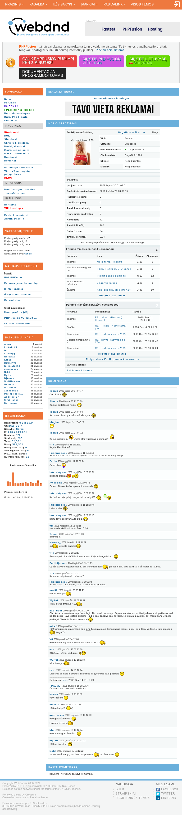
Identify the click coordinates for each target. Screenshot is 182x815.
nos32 (54, 590)
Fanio (53, 461)
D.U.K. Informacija (16, 153)
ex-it (53, 649)
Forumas (10, 102)
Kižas (7, 360)
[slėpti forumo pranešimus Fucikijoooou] (157, 305)
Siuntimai (10, 139)
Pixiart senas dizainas (111, 275)
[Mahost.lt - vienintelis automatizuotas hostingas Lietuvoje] (132, 29)
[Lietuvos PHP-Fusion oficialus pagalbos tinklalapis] (38, 35)
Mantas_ (55, 542)
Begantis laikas (107, 283)
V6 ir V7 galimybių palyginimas (17, 173)
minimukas (11, 369)
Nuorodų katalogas (17, 113)
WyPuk (54, 600)
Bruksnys (10, 363)
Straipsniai (126, 793)
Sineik (54, 401)
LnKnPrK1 (10, 347)
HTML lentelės (14, 289)
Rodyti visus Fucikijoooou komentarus (112, 359)
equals (54, 740)
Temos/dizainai (14, 193)
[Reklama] (112, 115)
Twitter (168, 793)
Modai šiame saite (16, 150)
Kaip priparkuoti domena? (114, 289)
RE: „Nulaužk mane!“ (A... (112, 334)
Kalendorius (12, 300)
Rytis (7, 375)
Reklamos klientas (79, 370)
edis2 (53, 626)
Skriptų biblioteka (16, 143)
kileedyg (9, 353)
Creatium (30, 794)
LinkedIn (168, 798)
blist (53, 730)
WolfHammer (12, 381)
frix (52, 444)
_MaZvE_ (56, 685)
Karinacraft (11, 403)
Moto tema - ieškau (109, 261)
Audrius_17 (11, 397)
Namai (8, 99)
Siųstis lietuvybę (148, 61)
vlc (52, 525)
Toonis (54, 391)
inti (6, 350)
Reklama (10, 204)
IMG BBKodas (13, 277)
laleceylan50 (12, 366)
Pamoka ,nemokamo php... (22, 283)
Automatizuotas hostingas (112, 98)
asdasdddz (11, 391)
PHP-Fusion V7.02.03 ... (20, 318)
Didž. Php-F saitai (16, 117)
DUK (7, 135)
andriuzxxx (57, 715)
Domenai (10, 160)
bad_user (56, 610)
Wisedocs (10, 387)
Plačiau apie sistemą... (111, 50)
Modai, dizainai (14, 146)
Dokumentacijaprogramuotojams (42, 74)
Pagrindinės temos (133, 798)
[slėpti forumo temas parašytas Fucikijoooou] (157, 249)
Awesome (56, 482)
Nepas (54, 694)
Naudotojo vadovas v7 (19, 167)
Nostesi (9, 384)
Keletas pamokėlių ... (19, 323)
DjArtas (9, 378)
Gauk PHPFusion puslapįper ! (48, 61)
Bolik (53, 751)
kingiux (55, 422)
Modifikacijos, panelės (20, 189)
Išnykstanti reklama (18, 294)
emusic (54, 704)
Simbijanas (11, 400)
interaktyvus (58, 472)
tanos (28, 253)
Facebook (169, 789)
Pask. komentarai (16, 215)
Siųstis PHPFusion (101, 61)
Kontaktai (10, 120)
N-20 (7, 372)
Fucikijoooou (58, 453)
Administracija (14, 218)
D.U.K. (120, 789)
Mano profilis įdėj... (17, 312)
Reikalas (9, 357)
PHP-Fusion (24, 786)
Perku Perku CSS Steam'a (114, 269)
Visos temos (142, 4)
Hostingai (10, 157)
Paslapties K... (13, 394)
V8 (51, 639)
